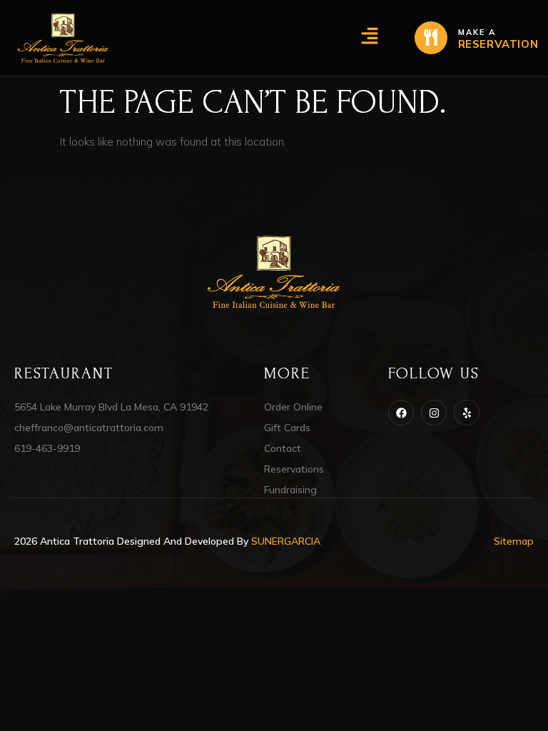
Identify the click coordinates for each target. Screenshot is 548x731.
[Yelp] (467, 412)
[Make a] (431, 37)
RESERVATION (498, 44)
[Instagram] (434, 412)
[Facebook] (401, 412)
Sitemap (514, 541)
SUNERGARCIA (285, 541)
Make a (477, 32)
